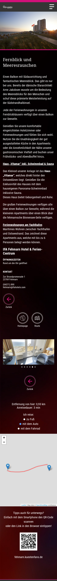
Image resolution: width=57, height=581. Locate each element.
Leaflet (23, 505)
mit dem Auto (30, 424)
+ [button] (4, 437)
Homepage (23, 326)
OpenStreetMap (41, 505)
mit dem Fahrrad (30, 428)
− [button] (4, 442)
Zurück (9, 307)
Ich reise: (28, 414)
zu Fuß (30, 419)
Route (37, 326)
